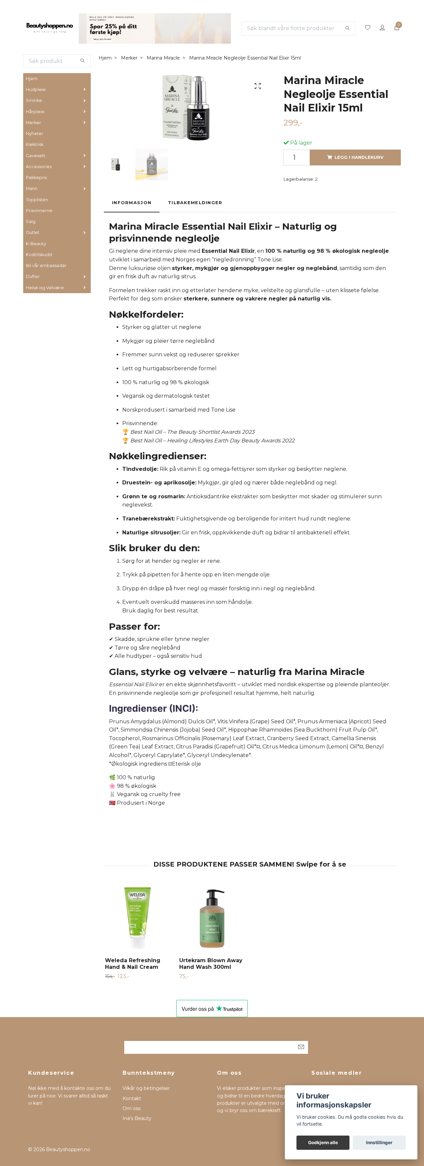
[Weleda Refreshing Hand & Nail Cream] (138, 918)
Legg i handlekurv (359, 157)
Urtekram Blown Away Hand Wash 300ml (210, 963)
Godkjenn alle (323, 1142)
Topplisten (37, 199)
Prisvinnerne (39, 210)
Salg (30, 221)
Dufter (33, 276)
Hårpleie (35, 111)
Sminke (34, 100)
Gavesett (35, 155)
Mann (31, 188)
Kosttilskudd (39, 254)
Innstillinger (379, 1142)
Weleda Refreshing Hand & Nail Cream (132, 963)
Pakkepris (36, 177)
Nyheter (34, 133)
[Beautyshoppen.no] (49, 28)
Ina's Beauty (137, 1118)
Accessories (39, 166)
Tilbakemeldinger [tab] (195, 202)
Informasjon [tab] (131, 202)
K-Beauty (36, 243)
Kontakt (132, 1098)
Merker (33, 122)
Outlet (32, 232)
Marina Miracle (163, 58)
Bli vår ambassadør (46, 265)
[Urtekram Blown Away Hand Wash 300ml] (212, 918)
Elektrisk (34, 144)
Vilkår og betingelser (146, 1088)
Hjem (31, 78)
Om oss (131, 1108)
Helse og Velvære (45, 287)
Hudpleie (36, 89)
